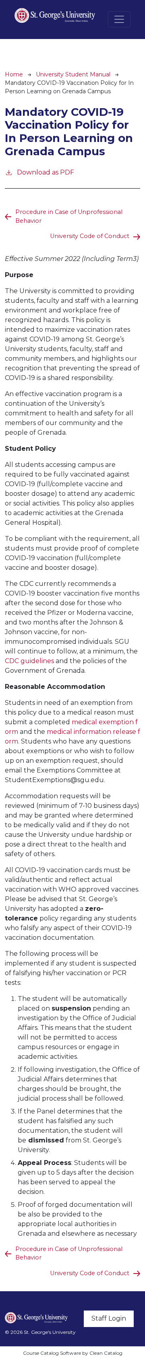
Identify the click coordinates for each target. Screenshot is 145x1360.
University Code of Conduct (89, 236)
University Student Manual (73, 74)
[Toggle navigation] (119, 19)
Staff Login (108, 1318)
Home (14, 74)
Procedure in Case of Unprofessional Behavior (68, 216)
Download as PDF (45, 172)
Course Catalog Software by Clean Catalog (72, 1353)
